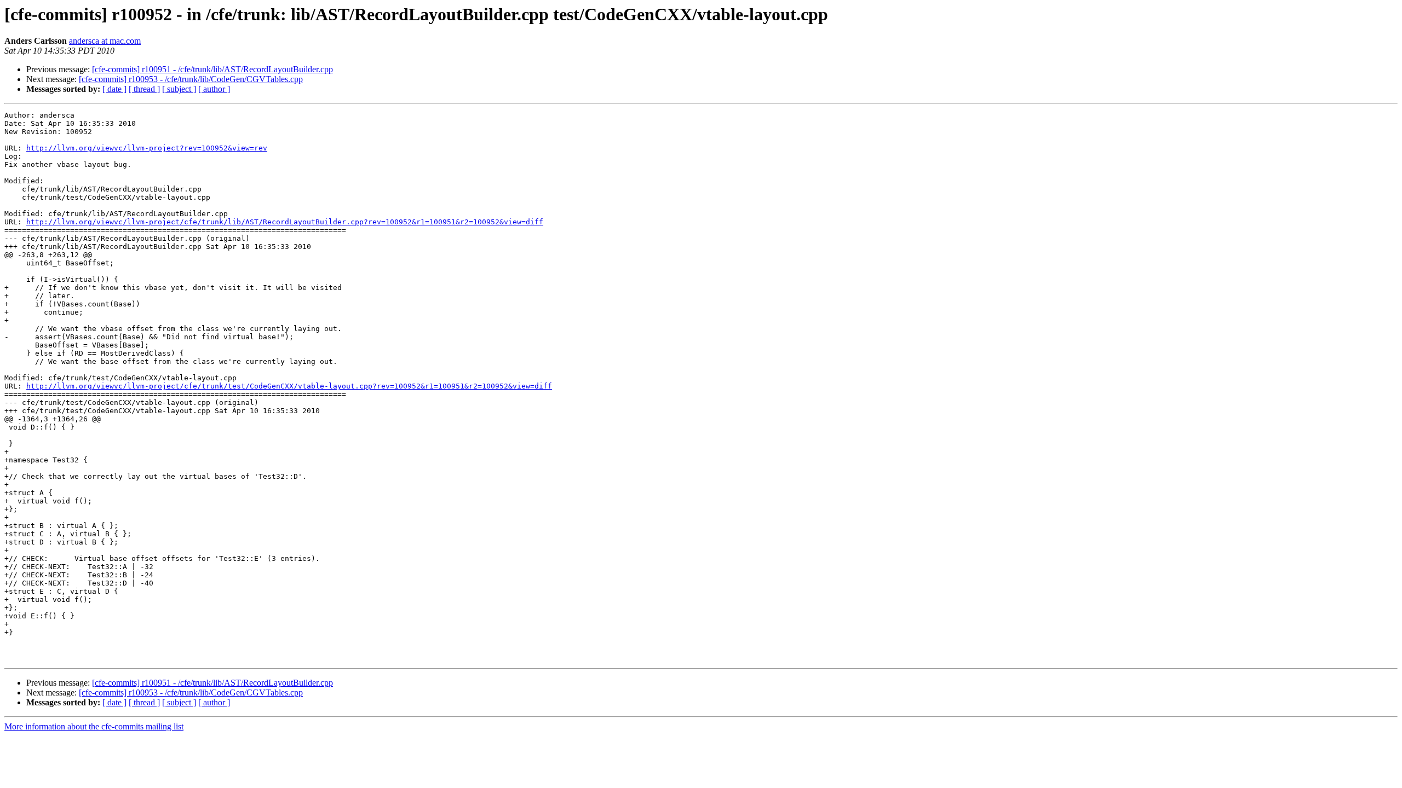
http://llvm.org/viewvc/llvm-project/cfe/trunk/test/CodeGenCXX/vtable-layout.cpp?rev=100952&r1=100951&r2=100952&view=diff (289, 386)
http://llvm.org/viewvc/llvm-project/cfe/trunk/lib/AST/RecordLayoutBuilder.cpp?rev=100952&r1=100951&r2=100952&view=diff (284, 222)
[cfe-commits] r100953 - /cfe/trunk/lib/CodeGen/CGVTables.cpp (191, 79)
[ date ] (114, 89)
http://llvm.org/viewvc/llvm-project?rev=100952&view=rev (146, 148)
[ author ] (214, 89)
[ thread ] (144, 89)
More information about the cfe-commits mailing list (93, 726)
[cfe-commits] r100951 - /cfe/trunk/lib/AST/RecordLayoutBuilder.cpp (212, 69)
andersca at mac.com (105, 40)
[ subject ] (179, 89)
